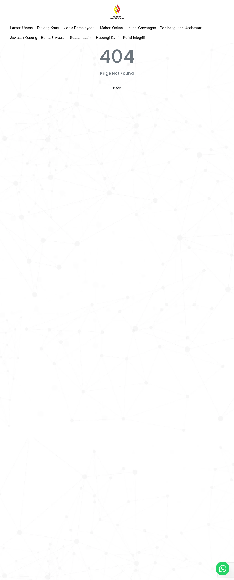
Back (117, 88)
